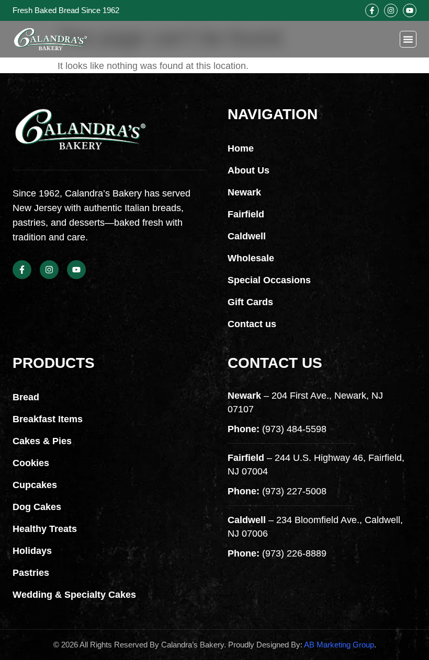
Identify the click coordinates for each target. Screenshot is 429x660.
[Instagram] (391, 10)
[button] (408, 39)
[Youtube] (409, 10)
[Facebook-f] (372, 10)
